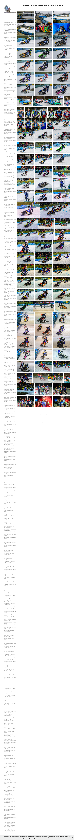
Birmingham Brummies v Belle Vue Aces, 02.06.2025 (9, 178)
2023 (4, 355)
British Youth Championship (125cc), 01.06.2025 (9, 181)
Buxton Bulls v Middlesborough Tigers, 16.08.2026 (9, 20)
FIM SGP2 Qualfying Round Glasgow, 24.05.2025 (9, 189)
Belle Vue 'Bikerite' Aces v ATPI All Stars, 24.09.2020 (9, 696)
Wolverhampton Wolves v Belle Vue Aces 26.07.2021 (9, 649)
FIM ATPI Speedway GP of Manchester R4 (8, 57)
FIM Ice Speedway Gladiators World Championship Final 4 (9, 331)
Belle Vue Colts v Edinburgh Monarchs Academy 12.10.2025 (9, 122)
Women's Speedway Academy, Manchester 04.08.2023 (9, 390)
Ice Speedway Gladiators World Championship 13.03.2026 (9, 113)
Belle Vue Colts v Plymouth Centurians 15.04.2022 (9, 567)
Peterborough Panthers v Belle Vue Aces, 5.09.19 (9, 729)
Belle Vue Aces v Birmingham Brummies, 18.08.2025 (9, 138)
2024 (4, 236)
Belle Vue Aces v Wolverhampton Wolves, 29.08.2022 (10, 508)
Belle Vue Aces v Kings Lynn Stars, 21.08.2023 (9, 379)
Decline (48, 838)
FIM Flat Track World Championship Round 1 (8, 387)
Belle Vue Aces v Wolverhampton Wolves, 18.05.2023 (10, 436)
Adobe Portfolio (45, 422)
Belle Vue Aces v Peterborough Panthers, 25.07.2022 (9, 527)
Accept (44, 838)
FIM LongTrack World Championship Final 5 (8, 247)
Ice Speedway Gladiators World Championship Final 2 (9, 107)
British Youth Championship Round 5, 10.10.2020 (9, 692)
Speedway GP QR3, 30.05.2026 (9, 61)
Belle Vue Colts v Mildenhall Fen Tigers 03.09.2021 (10, 620)
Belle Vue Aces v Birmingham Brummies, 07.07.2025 (9, 160)
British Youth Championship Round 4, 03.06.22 (9, 548)
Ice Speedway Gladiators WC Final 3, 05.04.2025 (9, 216)
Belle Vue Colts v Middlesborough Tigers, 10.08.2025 (10, 146)
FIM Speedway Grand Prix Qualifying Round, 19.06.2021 (9, 665)
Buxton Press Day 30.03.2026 (9, 102)
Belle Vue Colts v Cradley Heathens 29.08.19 (8, 735)
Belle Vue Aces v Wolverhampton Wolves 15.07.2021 (10, 658)
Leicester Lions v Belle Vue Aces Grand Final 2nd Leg (9, 242)
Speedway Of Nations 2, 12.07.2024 (10, 293)
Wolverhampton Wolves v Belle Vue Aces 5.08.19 (9, 751)
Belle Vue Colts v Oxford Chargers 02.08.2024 (8, 278)
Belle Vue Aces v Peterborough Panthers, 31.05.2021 (9, 670)
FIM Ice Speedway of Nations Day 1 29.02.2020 (9, 704)
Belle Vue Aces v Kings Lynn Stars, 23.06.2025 (9, 165)
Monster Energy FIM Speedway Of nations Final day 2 (9, 599)
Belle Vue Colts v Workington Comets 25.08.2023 (9, 374)
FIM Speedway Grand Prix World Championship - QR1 (10, 780)
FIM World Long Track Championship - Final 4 (8, 127)
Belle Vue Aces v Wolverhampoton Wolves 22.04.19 (10, 804)
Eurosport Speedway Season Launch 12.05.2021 (9, 682)
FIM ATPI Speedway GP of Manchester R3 (8, 60)
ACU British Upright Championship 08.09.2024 (8, 260)
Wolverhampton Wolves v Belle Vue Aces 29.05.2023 (9, 428)
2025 (4, 119)
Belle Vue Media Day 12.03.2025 (9, 233)
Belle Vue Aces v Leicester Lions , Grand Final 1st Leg (10, 245)
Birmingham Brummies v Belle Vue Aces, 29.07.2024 (9, 284)
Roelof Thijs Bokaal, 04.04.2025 (9, 218)
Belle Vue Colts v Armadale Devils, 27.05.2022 (9, 554)
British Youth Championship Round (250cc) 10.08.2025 (9, 143)
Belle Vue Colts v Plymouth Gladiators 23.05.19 (9, 786)
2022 (4, 482)
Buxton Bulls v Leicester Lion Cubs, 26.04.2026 (9, 77)
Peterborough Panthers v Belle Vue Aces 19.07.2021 (9, 655)
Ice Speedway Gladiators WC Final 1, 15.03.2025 (9, 228)
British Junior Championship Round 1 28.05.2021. (9, 675)
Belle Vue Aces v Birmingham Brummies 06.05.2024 (9, 323)
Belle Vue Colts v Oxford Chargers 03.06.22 (8, 551)
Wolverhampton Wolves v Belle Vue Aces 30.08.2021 (9, 625)
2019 (4, 707)
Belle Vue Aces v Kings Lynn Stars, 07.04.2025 (9, 210)
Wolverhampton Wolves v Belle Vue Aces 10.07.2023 (9, 406)
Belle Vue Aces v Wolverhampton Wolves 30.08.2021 (10, 628)
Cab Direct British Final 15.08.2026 (10, 22)
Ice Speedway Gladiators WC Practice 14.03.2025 (9, 231)
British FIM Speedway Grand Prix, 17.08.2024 (9, 273)
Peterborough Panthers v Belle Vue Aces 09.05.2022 (9, 562)
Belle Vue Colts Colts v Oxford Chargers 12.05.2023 (9, 441)
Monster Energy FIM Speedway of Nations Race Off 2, (9, 794)
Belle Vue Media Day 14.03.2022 (9, 587)
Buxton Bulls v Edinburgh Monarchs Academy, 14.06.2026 (9, 54)
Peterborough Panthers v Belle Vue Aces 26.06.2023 (9, 417)
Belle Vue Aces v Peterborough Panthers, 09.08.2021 (9, 641)
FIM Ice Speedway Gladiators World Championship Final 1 (9, 347)
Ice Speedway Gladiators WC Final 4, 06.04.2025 (9, 213)
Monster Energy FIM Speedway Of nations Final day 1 (9, 601)
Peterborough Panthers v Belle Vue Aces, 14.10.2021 (9, 604)
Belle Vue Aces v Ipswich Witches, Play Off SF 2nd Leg (10, 361)
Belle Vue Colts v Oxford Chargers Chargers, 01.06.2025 (9, 184)
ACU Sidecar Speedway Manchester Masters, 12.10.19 (9, 715)
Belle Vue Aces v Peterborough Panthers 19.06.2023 (9, 420)
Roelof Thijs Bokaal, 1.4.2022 (9, 580)
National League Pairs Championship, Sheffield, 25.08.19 (10, 740)
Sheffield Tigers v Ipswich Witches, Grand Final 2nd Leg (9, 358)
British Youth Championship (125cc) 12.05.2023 (9, 444)
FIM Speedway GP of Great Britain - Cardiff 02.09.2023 (9, 369)
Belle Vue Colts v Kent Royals (9, 659)
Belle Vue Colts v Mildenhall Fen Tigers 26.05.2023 (10, 433)
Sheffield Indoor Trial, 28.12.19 (9, 710)
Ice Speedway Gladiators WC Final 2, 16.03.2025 (9, 226)
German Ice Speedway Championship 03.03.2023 (8, 479)
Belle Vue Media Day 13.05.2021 (9, 680)
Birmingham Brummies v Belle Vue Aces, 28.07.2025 (9, 152)
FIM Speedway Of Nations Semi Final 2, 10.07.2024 (10, 296)
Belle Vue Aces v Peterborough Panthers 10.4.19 (9, 810)
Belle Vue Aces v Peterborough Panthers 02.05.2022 (9, 565)
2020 (4, 686)
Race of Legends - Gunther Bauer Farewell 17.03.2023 (10, 473)
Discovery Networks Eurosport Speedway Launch (9, 573)
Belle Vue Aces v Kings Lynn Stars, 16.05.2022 (9, 559)
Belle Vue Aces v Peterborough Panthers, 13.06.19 (9, 778)
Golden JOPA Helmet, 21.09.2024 (10, 249)
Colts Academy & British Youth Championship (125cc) (9, 41)
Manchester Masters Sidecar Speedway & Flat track (9, 593)
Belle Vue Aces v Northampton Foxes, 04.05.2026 (9, 75)
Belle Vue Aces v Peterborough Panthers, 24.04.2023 (9, 449)
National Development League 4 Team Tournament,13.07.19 (10, 761)
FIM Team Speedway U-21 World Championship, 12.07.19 (10, 764)
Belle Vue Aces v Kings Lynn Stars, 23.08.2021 (9, 631)
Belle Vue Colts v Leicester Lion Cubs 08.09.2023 (9, 366)
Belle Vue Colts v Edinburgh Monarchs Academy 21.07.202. (9, 395)
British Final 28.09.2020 (8, 693)
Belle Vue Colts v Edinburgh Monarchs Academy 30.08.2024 (9, 262)
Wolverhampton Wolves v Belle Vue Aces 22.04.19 (9, 802)
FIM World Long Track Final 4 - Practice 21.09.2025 (9, 130)
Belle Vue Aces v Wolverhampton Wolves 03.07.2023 (10, 412)
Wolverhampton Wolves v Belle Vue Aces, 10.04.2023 (9, 454)
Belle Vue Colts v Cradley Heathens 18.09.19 (8, 724)
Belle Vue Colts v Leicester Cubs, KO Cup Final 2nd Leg (10, 712)
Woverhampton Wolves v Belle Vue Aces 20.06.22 (9, 540)
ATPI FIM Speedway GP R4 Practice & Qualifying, (9, 176)
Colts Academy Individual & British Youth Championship (9, 72)
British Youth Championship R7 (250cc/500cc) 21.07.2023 (10, 398)
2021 (4, 590)
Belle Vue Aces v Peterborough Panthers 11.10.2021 (9, 607)
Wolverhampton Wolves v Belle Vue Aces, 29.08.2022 (9, 506)
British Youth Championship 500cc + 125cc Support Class (9, 281)
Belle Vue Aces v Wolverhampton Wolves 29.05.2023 (10, 430)
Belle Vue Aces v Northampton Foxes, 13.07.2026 (9, 43)
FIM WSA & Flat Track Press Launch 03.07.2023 (9, 414)
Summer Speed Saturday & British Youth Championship (9, 772)
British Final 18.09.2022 (8, 500)
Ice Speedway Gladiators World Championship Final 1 (9, 110)
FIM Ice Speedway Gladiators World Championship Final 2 (9, 344)
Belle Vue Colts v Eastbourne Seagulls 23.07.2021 (9, 652)
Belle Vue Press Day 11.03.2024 (9, 351)
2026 (4, 17)
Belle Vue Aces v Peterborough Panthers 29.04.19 (9, 799)
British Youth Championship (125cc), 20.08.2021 (9, 636)
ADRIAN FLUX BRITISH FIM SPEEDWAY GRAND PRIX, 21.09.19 (9, 720)
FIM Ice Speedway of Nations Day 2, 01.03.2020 (9, 701)
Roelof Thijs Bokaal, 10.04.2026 (9, 90)
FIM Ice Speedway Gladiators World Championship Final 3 (9, 334)
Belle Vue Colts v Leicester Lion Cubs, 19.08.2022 (9, 514)
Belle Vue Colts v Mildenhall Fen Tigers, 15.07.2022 (10, 530)
